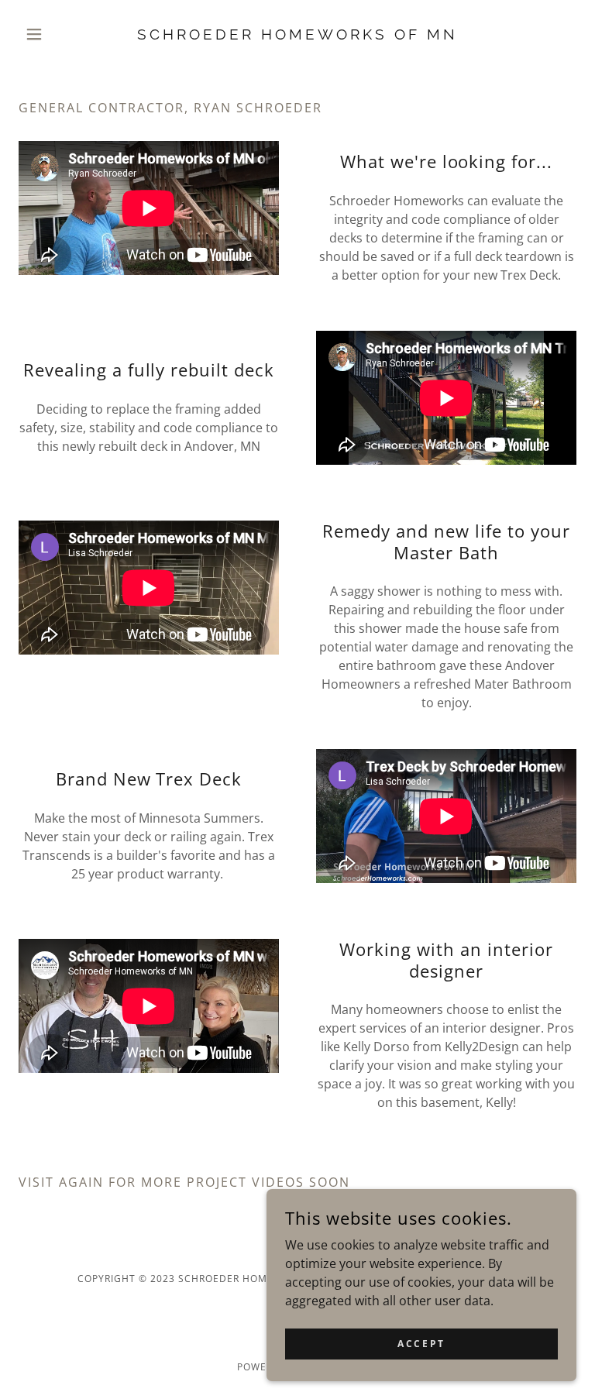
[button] (60, 34)
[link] (297, 34)
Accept (421, 1343)
